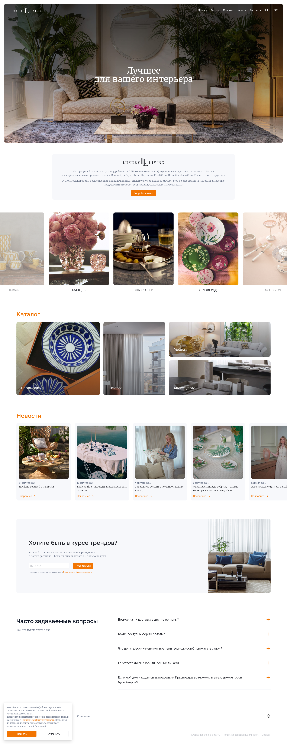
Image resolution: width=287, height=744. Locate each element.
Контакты (255, 10)
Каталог (202, 10)
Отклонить (54, 734)
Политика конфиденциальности (241, 734)
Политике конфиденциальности (38, 720)
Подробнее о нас (143, 193)
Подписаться (83, 565)
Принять (22, 734)
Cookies (266, 734)
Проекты (228, 10)
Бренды (215, 10)
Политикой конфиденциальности (77, 572)
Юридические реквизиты (205, 734)
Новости (241, 10)
